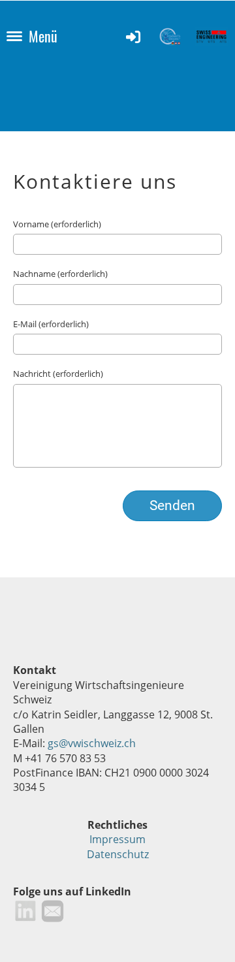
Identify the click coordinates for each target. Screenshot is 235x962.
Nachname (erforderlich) (60, 274)
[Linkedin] (25, 910)
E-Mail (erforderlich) (51, 324)
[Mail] (39, 910)
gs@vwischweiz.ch (92, 743)
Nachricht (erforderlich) (58, 373)
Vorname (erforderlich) (57, 224)
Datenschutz (118, 854)
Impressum (117, 839)
